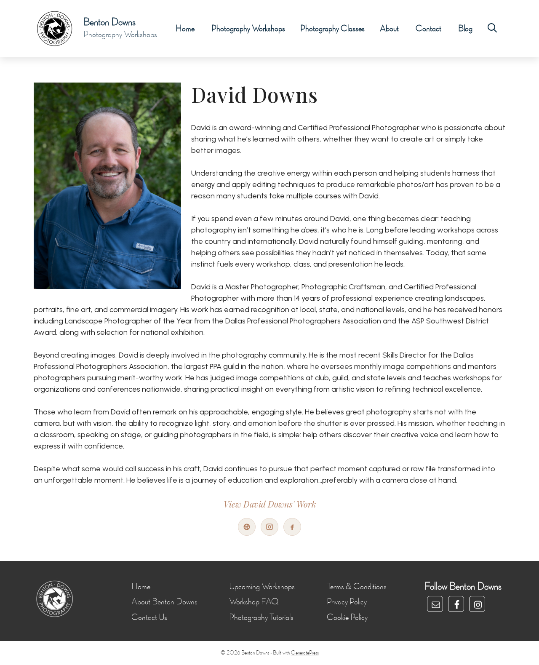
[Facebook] (292, 527)
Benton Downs (109, 22)
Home (185, 28)
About (389, 28)
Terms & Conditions (357, 586)
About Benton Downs (164, 601)
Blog (465, 28)
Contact (428, 28)
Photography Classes (332, 28)
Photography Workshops (248, 28)
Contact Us (149, 617)
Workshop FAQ (253, 601)
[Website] (247, 527)
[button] (492, 28)
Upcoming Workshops (262, 586)
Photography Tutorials (261, 617)
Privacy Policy (347, 601)
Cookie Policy (347, 617)
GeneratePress (305, 653)
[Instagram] (269, 527)
